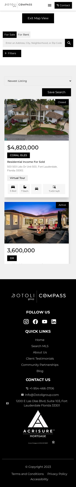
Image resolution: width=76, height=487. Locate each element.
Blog (40, 371)
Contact (64, 5)
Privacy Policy (57, 474)
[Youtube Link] (44, 322)
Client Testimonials (40, 358)
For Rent (23, 34)
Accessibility (39, 479)
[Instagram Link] (26, 322)
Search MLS (40, 346)
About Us (40, 352)
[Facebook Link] (35, 322)
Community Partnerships (39, 365)
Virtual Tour (17, 178)
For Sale (9, 34)
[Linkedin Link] (54, 322)
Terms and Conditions (27, 474)
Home (39, 340)
